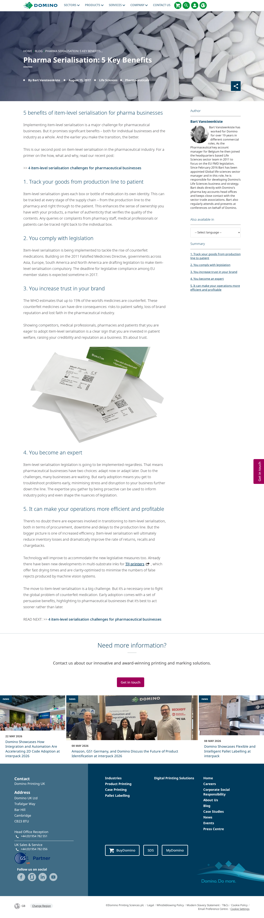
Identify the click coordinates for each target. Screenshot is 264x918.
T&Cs (225, 905)
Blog (206, 806)
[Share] (236, 86)
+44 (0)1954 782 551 (34, 836)
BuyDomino (125, 850)
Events (208, 823)
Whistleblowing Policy (170, 905)
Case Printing (116, 789)
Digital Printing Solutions (174, 778)
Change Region (41, 906)
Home (208, 778)
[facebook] (21, 877)
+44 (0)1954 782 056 (34, 849)
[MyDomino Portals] (194, 5)
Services (115, 5)
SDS (151, 850)
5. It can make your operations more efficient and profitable (215, 288)
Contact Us (161, 5)
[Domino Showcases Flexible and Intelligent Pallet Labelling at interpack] (231, 729)
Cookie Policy (239, 905)
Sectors (70, 5)
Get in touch (130, 682)
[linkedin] (42, 877)
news (6, 699)
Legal (150, 905)
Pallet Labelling (117, 795)
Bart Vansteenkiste (206, 121)
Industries (113, 778)
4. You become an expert (207, 279)
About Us (210, 800)
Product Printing (118, 784)
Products (93, 5)
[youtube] (53, 877)
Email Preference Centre (213, 909)
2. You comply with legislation (210, 265)
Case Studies (213, 811)
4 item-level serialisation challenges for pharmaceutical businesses (84, 167)
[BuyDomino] (177, 5)
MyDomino (175, 850)
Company (137, 5)
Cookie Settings (239, 909)
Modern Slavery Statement (203, 905)
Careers (209, 784)
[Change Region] (203, 5)
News (207, 817)
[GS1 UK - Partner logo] (32, 858)
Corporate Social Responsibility (216, 791)
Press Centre (213, 829)
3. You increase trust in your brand (213, 272)
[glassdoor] (32, 877)
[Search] (186, 5)
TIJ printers (134, 564)
